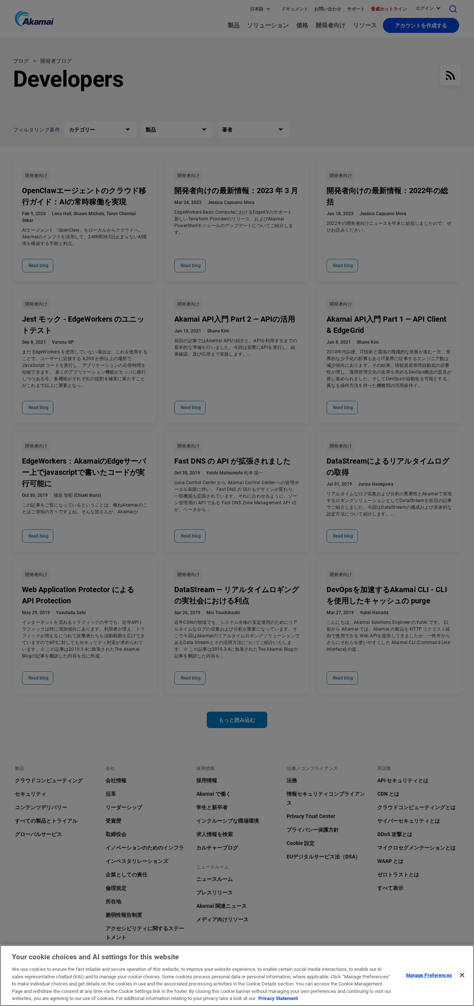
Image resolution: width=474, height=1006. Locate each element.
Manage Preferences (429, 975)
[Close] (462, 975)
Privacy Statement (278, 998)
